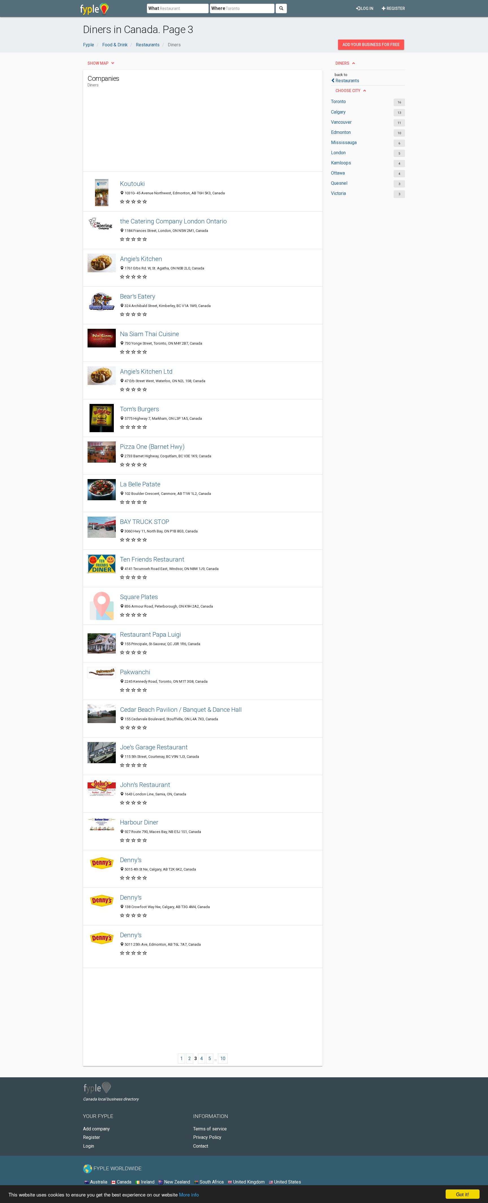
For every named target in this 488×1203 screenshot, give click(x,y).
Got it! (462, 1194)
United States (287, 1182)
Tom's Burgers (139, 409)
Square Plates (139, 597)
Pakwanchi (135, 672)
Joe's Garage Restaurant (154, 747)
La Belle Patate (140, 484)
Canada (123, 1182)
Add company (96, 1129)
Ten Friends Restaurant (152, 559)
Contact (200, 1146)
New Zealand (176, 1182)
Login (88, 1146)
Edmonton (341, 132)
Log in (366, 8)
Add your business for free (371, 44)
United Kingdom (248, 1182)
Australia (98, 1182)
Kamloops (341, 163)
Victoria (338, 193)
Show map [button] (98, 63)
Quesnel (339, 183)
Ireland (147, 1182)
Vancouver (341, 122)
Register (395, 8)
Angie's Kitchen (141, 258)
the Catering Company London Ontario (173, 221)
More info (189, 1194)
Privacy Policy (207, 1137)
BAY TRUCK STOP (144, 521)
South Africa (211, 1182)
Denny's (130, 859)
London (338, 152)
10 (222, 1058)
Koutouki (132, 183)
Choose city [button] (348, 90)
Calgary (338, 112)
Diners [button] (342, 63)
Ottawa (338, 173)
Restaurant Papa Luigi (150, 634)
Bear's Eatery (137, 296)
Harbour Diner (139, 822)
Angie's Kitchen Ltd (146, 371)
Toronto (338, 101)
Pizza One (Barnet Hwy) (152, 446)
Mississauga (344, 142)
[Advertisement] (190, 131)
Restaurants (347, 80)
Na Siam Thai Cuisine (149, 334)
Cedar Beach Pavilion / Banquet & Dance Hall (181, 709)
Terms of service (210, 1129)
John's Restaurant (145, 784)
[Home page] (94, 8)
